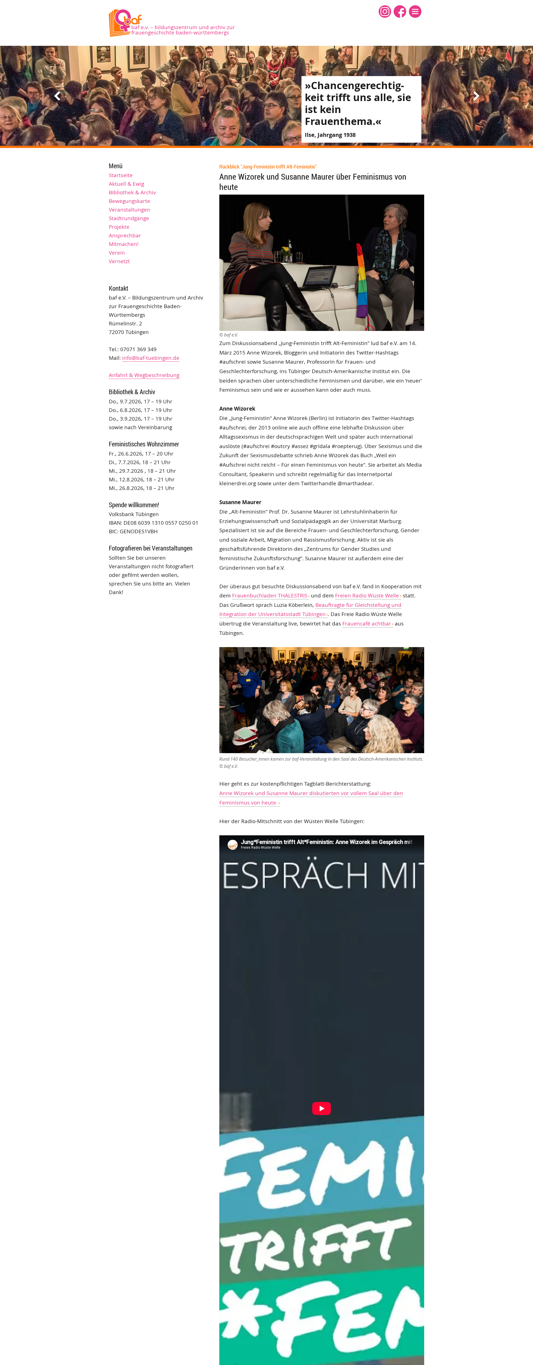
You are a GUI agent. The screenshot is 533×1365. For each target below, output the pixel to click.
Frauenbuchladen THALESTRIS (269, 595)
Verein (117, 252)
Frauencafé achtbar (366, 623)
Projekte (119, 226)
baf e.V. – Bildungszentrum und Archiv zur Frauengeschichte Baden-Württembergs (183, 30)
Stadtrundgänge (129, 218)
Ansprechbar (125, 235)
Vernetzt (119, 261)
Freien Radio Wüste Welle (367, 595)
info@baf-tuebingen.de (150, 357)
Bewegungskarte (129, 201)
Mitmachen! (124, 244)
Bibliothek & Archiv (132, 192)
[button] (415, 11)
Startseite (121, 175)
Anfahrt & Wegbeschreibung (144, 375)
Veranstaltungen (129, 209)
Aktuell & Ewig (126, 183)
